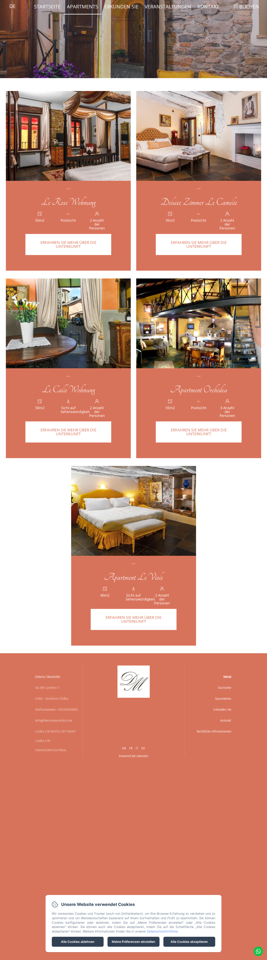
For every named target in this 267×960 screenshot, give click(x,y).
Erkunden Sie (121, 6)
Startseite (47, 6)
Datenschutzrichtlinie (162, 931)
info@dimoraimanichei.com (53, 720)
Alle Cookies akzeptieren (189, 942)
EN (124, 748)
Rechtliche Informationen (214, 731)
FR (131, 748)
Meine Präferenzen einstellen (133, 942)
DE (143, 748)
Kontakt (208, 6)
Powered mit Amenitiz (133, 756)
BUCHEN (249, 6)
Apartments (82, 6)
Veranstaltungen (168, 6)
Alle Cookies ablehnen (77, 942)
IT (137, 748)
